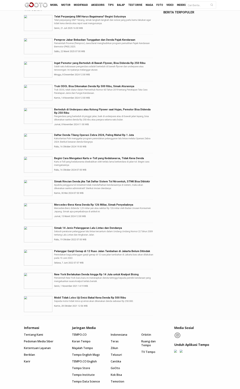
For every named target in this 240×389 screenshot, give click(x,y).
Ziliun (114, 348)
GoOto (115, 368)
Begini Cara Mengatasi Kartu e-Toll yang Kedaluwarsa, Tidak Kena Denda (99, 158)
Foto (159, 5)
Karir (27, 361)
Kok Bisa (116, 375)
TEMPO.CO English (84, 361)
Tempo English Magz (86, 355)
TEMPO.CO (79, 335)
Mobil (54, 5)
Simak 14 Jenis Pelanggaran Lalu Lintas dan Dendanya (88, 228)
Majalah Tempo (82, 348)
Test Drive (135, 5)
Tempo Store (81, 368)
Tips (111, 5)
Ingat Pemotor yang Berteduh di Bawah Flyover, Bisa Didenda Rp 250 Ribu (99, 63)
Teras (115, 341)
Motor (65, 5)
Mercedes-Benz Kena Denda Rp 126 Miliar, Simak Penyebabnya (93, 204)
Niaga (149, 5)
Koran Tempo (81, 341)
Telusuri (116, 355)
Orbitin (146, 335)
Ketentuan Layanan (37, 348)
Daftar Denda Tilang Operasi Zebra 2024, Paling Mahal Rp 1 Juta (94, 135)
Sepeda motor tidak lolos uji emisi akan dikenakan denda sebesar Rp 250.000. (93, 301)
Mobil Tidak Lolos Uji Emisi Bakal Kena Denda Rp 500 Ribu (90, 297)
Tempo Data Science (86, 381)
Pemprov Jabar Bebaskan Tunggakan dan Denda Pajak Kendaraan (94, 39)
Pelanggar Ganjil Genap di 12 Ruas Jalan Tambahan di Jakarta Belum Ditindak (102, 251)
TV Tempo (148, 352)
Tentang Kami (33, 335)
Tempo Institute (83, 375)
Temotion (117, 381)
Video (170, 5)
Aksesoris (98, 5)
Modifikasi (81, 5)
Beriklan (29, 355)
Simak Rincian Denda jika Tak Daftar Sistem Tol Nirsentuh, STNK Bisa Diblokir (102, 181)
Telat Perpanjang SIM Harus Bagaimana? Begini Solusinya (90, 16)
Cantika (116, 361)
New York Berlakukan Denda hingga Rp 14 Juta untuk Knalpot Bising (96, 274)
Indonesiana (119, 335)
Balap (121, 5)
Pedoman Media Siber (38, 341)
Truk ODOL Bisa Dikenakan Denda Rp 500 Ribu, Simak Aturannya (94, 86)
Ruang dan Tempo (148, 343)
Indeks (181, 5)
